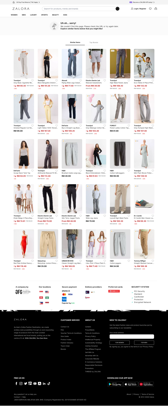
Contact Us (65, 327)
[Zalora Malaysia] (47, 292)
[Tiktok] (64, 383)
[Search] (117, 9)
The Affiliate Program (93, 349)
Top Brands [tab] (93, 42)
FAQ (62, 330)
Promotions (89, 368)
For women (119, 342)
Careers (88, 327)
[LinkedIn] (44, 383)
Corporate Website (92, 359)
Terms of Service (147, 394)
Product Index (66, 339)
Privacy (136, 394)
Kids (65, 15)
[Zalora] (21, 9)
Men (24, 15)
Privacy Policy (90, 336)
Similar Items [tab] (75, 42)
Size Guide (65, 336)
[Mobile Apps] (39, 383)
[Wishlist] (150, 8)
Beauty (55, 15)
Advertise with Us (91, 355)
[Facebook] (16, 383)
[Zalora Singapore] (41, 292)
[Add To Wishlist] (32, 80)
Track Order (65, 346)
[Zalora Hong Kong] (41, 297)
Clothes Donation (91, 346)
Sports (44, 15)
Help (24, 397)
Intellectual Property (92, 339)
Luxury (33, 15)
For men (144, 342)
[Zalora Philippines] (41, 303)
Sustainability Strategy (93, 343)
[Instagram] (21, 383)
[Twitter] (25, 383)
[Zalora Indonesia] (47, 303)
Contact (17, 397)
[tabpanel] (84, 159)
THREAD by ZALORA (93, 372)
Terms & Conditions (92, 333)
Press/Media (89, 330)
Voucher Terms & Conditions (71, 333)
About (129, 394)
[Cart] (155, 8)
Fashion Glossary (67, 343)
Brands (63, 349)
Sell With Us (89, 352)
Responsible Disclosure (93, 365)
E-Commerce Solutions (93, 362)
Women (14, 15)
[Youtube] (35, 383)
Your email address (117, 333)
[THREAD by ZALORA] (30, 383)
